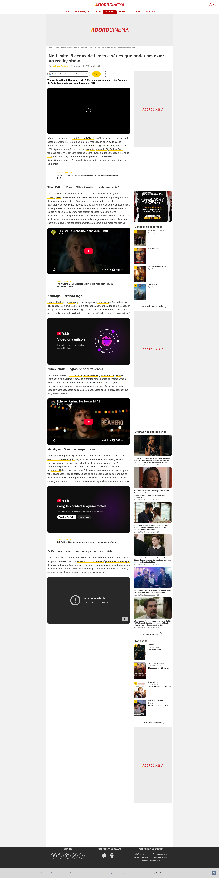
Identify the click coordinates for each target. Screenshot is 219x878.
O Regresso (57, 557)
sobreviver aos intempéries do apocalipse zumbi (78, 382)
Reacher (151, 645)
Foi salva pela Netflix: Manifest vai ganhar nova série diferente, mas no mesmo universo (152, 591)
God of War (152, 284)
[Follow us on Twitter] (61, 856)
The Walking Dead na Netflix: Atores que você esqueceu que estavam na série (85, 285)
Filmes (66, 12)
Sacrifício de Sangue (156, 663)
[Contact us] (82, 856)
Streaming (151, 12)
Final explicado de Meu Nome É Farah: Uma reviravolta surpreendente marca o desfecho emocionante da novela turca (151, 527)
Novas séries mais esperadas (152, 306)
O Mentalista (153, 682)
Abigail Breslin (67, 379)
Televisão (136, 12)
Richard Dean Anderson (76, 466)
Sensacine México (148, 861)
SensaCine (138, 857)
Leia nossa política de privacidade (158, 873)
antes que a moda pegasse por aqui (96, 145)
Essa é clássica (55, 302)
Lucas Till (56, 470)
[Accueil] (109, 5)
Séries (122, 12)
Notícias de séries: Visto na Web (82, 47)
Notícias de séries (65, 47)
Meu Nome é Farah (155, 701)
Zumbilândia (75, 375)
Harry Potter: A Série (156, 230)
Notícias (110, 12)
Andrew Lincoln (105, 193)
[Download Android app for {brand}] (113, 855)
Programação (81, 12)
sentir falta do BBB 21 (83, 138)
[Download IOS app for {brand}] (105, 855)
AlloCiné (138, 854)
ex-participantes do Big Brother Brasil (104, 149)
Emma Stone (107, 375)
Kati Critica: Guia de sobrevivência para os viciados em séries (86, 542)
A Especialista (153, 248)
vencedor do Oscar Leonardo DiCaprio (102, 557)
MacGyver (52, 455)
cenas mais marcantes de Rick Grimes (76, 193)
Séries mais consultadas (153, 722)
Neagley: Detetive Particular (159, 266)
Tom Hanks (103, 302)
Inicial (50, 47)
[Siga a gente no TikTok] (75, 856)
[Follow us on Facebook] (54, 856)
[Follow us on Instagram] (68, 856)
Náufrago (73, 302)
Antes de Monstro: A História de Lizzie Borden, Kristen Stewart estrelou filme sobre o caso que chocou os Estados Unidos (152, 560)
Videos (97, 12)
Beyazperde (158, 857)
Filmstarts (157, 854)
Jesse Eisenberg (91, 375)
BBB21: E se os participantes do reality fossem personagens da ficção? (87, 176)
